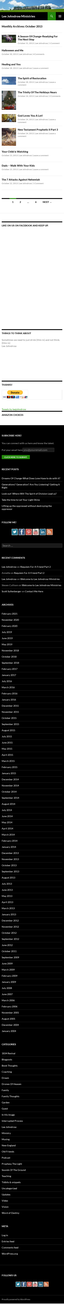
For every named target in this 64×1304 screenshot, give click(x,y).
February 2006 (9, 1006)
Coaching (7, 1071)
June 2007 (7, 994)
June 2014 (7, 816)
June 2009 (7, 963)
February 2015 (9, 767)
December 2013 (10, 853)
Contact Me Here (34, 591)
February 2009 (9, 975)
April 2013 (7, 902)
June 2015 (7, 742)
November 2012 (10, 926)
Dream (5, 1077)
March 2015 (8, 760)
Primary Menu (60, 16)
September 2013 (10, 871)
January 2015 (9, 773)
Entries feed (8, 1241)
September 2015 (10, 724)
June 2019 (7, 638)
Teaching (6, 1176)
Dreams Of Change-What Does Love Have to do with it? (31, 478)
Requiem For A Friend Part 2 (35, 566)
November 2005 (10, 1012)
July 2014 (7, 810)
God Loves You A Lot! (30, 115)
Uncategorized (9, 1188)
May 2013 (7, 896)
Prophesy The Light (12, 1163)
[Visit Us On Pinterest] (28, 531)
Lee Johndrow (41, 43)
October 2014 (9, 791)
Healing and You (11, 64)
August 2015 (8, 730)
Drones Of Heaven (11, 1084)
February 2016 (9, 693)
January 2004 (9, 1031)
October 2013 (9, 865)
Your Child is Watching (15, 151)
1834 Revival (8, 1053)
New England (9, 1145)
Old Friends (8, 1151)
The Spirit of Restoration (32, 78)
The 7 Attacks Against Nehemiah (21, 179)
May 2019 (7, 644)
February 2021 (9, 613)
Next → (47, 201)
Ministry (6, 1133)
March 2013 (8, 908)
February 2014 (9, 840)
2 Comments (54, 96)
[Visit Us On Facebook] (21, 531)
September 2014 (10, 797)
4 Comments (38, 54)
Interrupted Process (12, 1120)
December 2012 (10, 920)
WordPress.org (10, 1253)
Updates (6, 1194)
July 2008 (7, 988)
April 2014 (7, 828)
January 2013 (9, 914)
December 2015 (10, 705)
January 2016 (9, 699)
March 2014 (8, 834)
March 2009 (8, 969)
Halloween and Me (12, 50)
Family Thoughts (10, 1096)
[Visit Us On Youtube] (35, 531)
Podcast (6, 1157)
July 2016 (7, 681)
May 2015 (7, 748)
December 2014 (10, 779)
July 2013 (7, 883)
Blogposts (7, 1059)
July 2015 (7, 736)
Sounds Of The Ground (14, 1169)
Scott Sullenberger (11, 591)
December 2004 (10, 1024)
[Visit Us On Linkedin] (42, 531)
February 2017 (9, 668)
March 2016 (8, 687)
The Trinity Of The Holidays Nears (37, 92)
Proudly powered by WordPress (16, 1299)
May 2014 (7, 822)
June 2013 (7, 889)
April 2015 (7, 754)
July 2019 (7, 632)
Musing (6, 1139)
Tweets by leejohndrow (14, 409)
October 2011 (9, 951)
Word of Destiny (10, 1212)
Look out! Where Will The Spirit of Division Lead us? (29, 493)
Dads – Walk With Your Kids (18, 165)
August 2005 (8, 1018)
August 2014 (8, 803)
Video (5, 1200)
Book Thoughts (10, 1065)
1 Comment (54, 43)
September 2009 (10, 957)
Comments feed (10, 1247)
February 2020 (9, 625)
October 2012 (9, 932)
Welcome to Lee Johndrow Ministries (40, 579)
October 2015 (9, 718)
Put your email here (12, 450)
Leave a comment (40, 68)
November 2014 (10, 785)
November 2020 (10, 619)
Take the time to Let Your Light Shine (21, 499)
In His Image (8, 1114)
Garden (6, 1102)
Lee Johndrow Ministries (18, 16)
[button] (9, 39)
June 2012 (7, 945)
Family (5, 1090)
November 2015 (10, 711)
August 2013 (8, 877)
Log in (5, 1235)
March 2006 (8, 1000)
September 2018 (10, 662)
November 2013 (10, 859)
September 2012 (10, 938)
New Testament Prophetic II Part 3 (38, 129)
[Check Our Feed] (49, 531)
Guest (5, 1108)
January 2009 (9, 981)
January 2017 (9, 675)
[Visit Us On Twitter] (14, 531)
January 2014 (9, 846)
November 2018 (10, 650)
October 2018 (9, 656)
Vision (5, 1206)
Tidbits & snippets (11, 1182)
